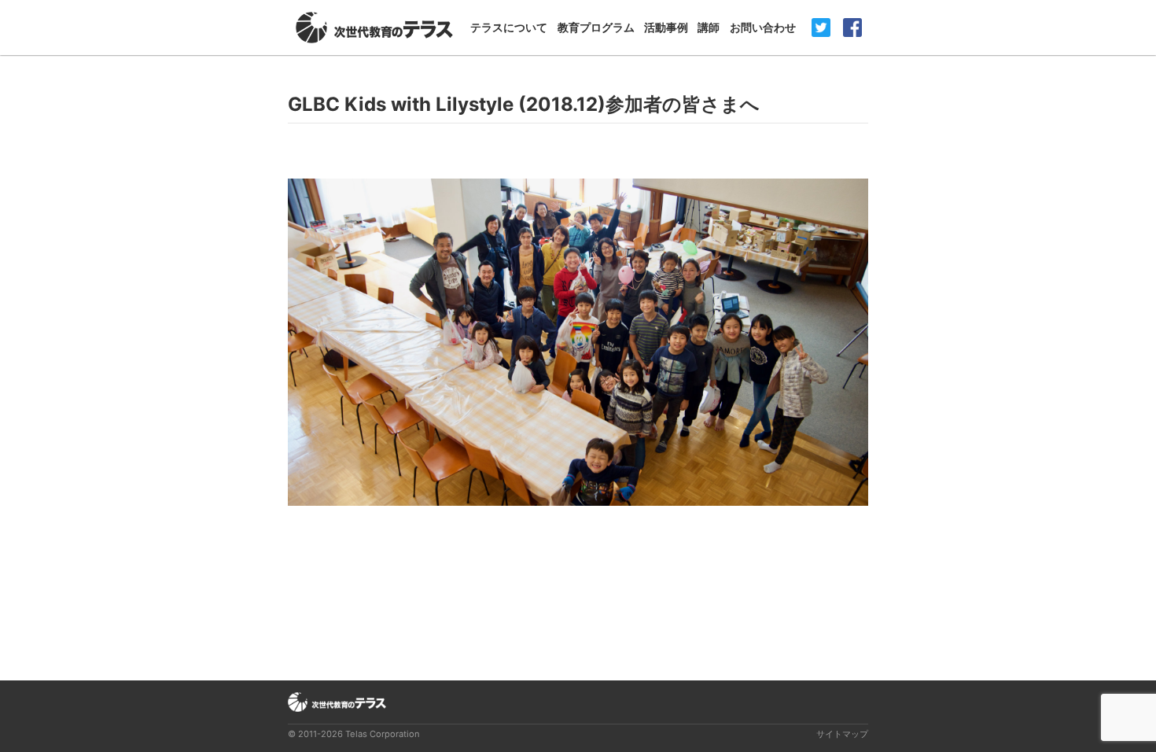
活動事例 (666, 27)
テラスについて (508, 27)
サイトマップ (842, 733)
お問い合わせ (763, 27)
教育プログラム (596, 27)
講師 (709, 27)
